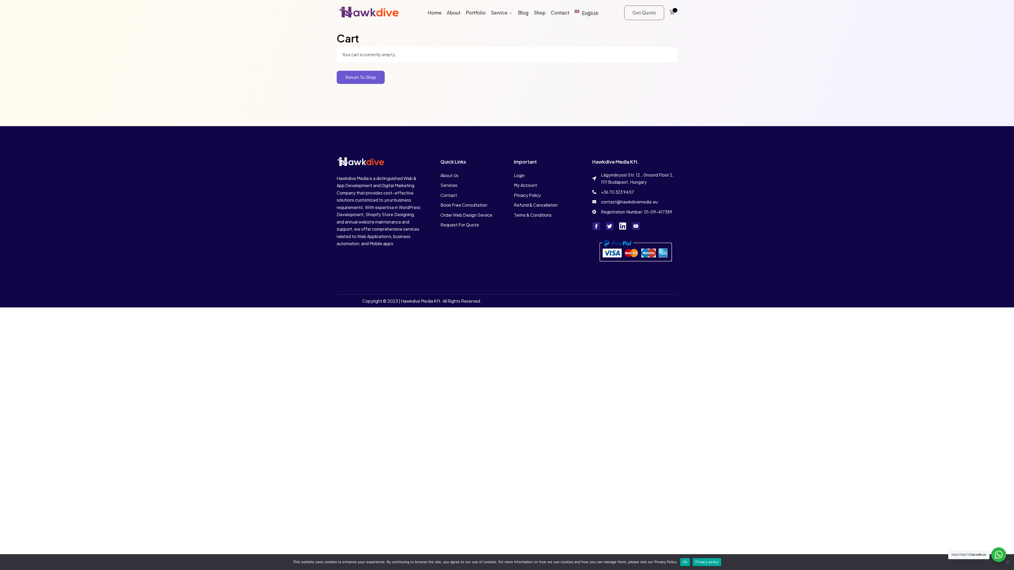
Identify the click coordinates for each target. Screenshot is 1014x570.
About (454, 13)
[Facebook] (596, 226)
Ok (685, 562)
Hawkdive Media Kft (420, 301)
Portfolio (476, 13)
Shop (540, 13)
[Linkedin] (623, 226)
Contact (560, 13)
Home (435, 13)
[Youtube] (636, 226)
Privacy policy (707, 562)
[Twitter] (609, 226)
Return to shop (360, 77)
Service (499, 13)
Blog (523, 13)
